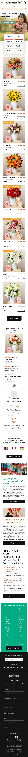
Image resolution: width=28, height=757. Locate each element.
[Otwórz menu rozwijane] (23, 689)
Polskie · (13, 751)
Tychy (20, 623)
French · (13, 749)
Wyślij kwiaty (14, 543)
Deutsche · (19, 749)
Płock (20, 631)
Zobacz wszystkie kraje (14, 456)
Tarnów (20, 642)
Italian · (8, 751)
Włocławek (20, 638)
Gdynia (7, 631)
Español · (8, 749)
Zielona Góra (21, 640)
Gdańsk (7, 619)
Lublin (7, 625)
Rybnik (20, 621)
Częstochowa (7, 633)
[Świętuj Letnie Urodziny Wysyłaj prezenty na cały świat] (14, 25)
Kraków (7, 611)
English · (19, 751)
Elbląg (20, 629)
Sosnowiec (7, 640)
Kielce (7, 642)
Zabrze (20, 611)
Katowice (7, 629)
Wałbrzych (20, 633)
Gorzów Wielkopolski (20, 636)
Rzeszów (7, 644)
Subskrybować (13, 664)
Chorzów (21, 644)
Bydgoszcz (7, 623)
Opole (20, 627)
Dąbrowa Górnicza (20, 625)
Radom (7, 636)
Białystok (7, 627)
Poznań (7, 617)
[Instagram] (14, 683)
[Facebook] (5, 683)
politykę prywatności (18, 667)
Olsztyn (20, 617)
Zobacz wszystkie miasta (14, 648)
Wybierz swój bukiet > (14, 596)
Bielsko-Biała (21, 615)
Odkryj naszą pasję (14, 501)
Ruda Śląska (21, 619)
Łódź (7, 615)
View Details (18, 350)
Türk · (12, 754)
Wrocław (7, 613)
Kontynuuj (21, 85)
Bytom (20, 613)
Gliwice (20, 608)
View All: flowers (14, 318)
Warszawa (7, 608)
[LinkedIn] (22, 683)
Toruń (7, 638)
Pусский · (8, 754)
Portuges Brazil (18, 754)
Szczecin (7, 621)
